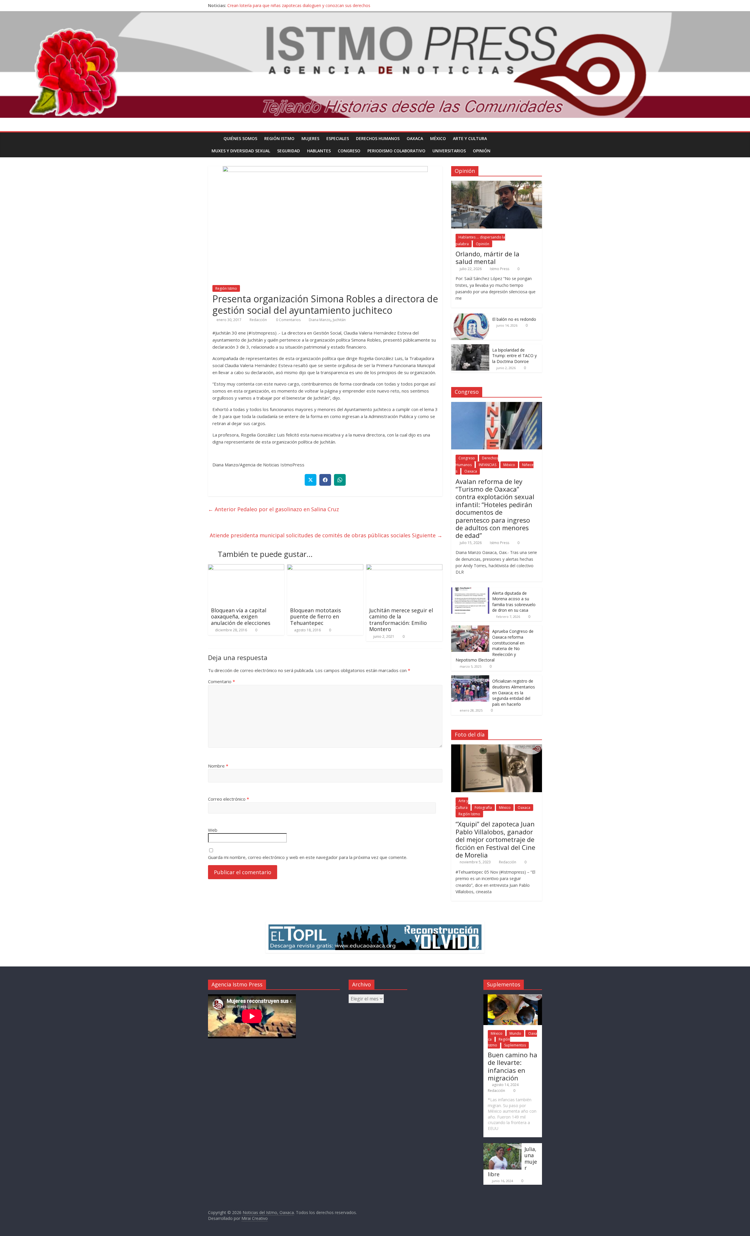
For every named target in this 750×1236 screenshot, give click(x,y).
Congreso (349, 151)
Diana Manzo (319, 319)
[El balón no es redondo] (470, 316)
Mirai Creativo (254, 1218)
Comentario (221, 681)
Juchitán (339, 319)
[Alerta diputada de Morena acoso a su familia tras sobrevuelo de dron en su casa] (470, 590)
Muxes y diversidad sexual (241, 151)
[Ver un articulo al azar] (536, 138)
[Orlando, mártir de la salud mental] (496, 184)
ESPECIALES (337, 138)
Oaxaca (415, 138)
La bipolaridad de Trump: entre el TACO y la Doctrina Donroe (514, 355)
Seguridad (288, 151)
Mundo (515, 1033)
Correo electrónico (228, 799)
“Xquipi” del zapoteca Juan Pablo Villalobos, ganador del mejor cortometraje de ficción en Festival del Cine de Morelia (495, 839)
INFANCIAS (487, 464)
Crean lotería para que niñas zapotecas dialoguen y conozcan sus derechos (298, 5)
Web (212, 830)
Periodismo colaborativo (396, 151)
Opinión (481, 151)
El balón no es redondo (514, 319)
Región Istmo (279, 138)
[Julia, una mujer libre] (502, 1146)
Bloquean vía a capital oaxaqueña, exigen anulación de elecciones (240, 616)
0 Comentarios (288, 319)
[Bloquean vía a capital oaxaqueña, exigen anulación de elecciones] (246, 568)
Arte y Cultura (470, 138)
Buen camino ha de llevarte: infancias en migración (512, 1066)
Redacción (258, 319)
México (438, 138)
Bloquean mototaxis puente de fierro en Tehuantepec (315, 616)
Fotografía (483, 807)
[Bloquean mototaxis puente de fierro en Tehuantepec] (325, 568)
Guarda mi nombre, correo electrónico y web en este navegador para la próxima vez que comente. (307, 857)
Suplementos (515, 1045)
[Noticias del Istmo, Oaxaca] (375, 64)
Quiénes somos (240, 138)
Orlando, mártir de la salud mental (487, 257)
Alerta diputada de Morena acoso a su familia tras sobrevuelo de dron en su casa (514, 601)
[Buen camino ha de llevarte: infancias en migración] (512, 997)
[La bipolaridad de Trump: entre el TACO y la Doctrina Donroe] (470, 347)
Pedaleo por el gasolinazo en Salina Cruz (273, 509)
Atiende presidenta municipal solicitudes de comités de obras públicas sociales (326, 535)
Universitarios (449, 151)
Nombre (218, 766)
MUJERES (310, 138)
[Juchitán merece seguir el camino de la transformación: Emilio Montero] (404, 568)
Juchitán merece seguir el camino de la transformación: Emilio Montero (401, 620)
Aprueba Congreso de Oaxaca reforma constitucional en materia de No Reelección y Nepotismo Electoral (494, 645)
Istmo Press (499, 268)
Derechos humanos (378, 138)
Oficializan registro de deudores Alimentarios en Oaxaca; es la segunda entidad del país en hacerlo (513, 692)
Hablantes (319, 151)
